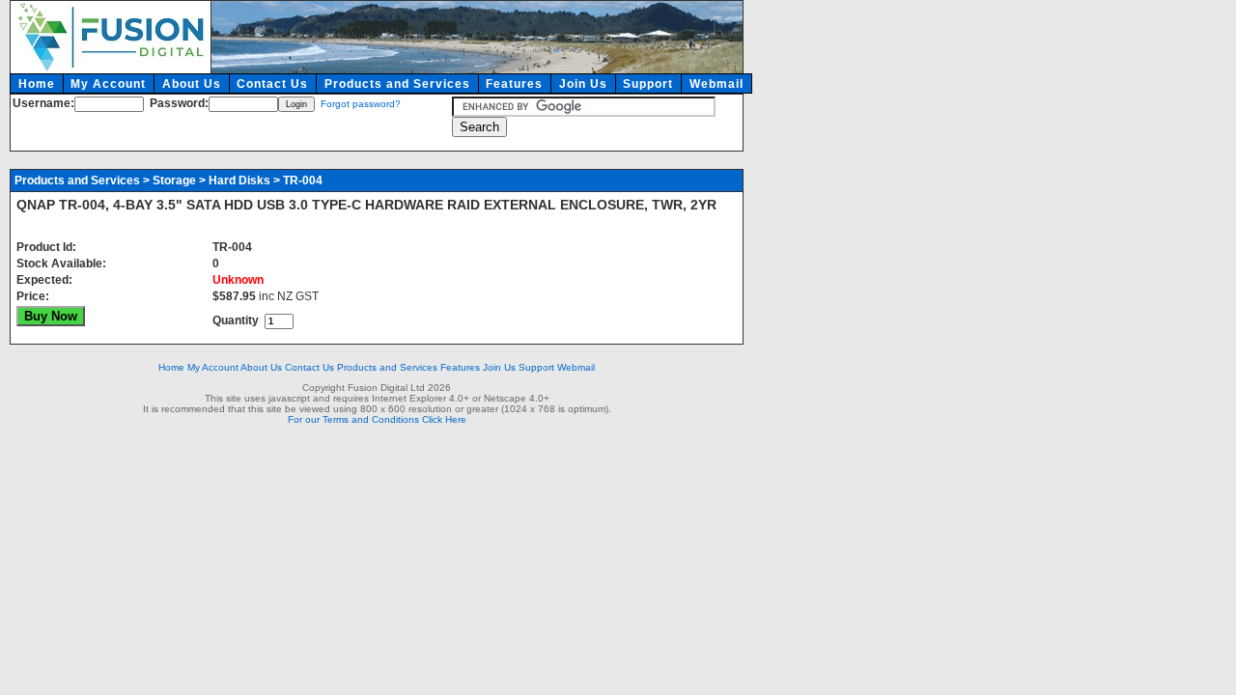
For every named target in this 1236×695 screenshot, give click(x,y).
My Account (108, 84)
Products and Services (397, 84)
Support (648, 84)
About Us (191, 84)
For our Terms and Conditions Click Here (377, 419)
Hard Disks (239, 180)
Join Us (583, 84)
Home (36, 84)
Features (514, 84)
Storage (174, 180)
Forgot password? (361, 103)
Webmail (716, 84)
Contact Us (272, 84)
